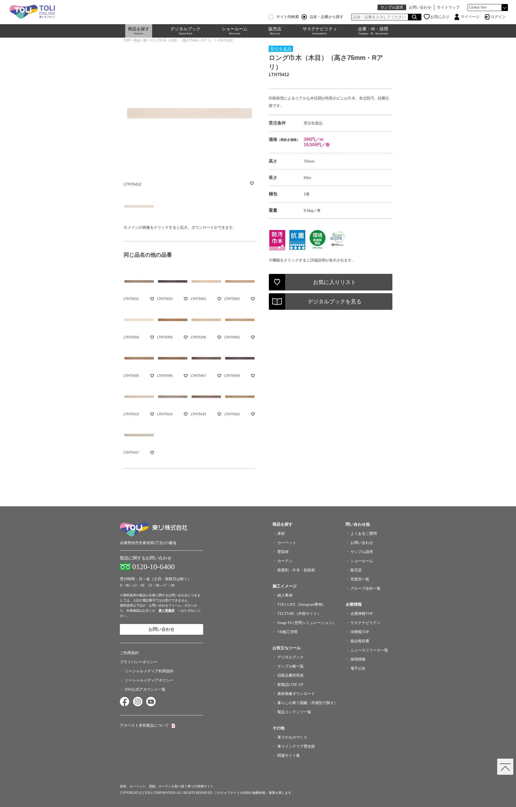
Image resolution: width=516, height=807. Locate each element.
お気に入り (440, 17)
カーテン (284, 561)
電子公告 (358, 668)
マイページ (470, 17)
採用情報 (358, 659)
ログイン (498, 17)
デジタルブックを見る (334, 301)
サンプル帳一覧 (290, 666)
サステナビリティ (320, 31)
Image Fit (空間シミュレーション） (306, 623)
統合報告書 (359, 641)
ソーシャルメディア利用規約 (149, 671)
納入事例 (284, 595)
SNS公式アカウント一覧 (145, 689)
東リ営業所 (167, 610)
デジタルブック (185, 31)
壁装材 (283, 552)
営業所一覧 (359, 579)
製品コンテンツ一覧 (294, 712)
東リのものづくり (292, 737)
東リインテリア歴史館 (296, 746)
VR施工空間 (287, 632)
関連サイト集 (288, 756)
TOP (127, 40)
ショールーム (235, 31)
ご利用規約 (129, 653)
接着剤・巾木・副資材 (296, 570)
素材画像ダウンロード (296, 694)
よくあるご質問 (363, 534)
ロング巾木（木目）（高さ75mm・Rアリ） (182, 40)
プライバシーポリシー (138, 662)
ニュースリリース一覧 (369, 650)
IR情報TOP (359, 632)
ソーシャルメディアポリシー (149, 680)
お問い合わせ (420, 7)
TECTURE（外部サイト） (299, 614)
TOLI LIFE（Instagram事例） (301, 604)
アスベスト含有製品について (144, 725)
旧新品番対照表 (290, 675)
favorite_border (252, 183)
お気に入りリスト (334, 282)
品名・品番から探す (326, 17)
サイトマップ (448, 7)
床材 (281, 534)
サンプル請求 (392, 7)
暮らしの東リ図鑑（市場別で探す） (307, 703)
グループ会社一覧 (365, 588)
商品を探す (138, 31)
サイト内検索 (287, 17)
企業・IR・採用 (373, 31)
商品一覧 (140, 40)
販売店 (274, 31)
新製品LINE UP (290, 685)
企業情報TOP (361, 614)
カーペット (286, 543)
